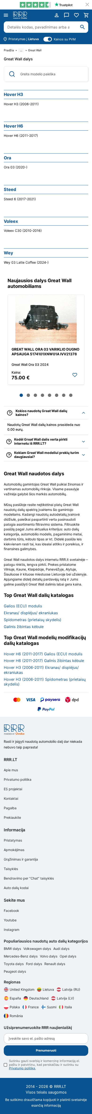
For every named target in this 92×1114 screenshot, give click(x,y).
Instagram (11, 930)
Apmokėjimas (14, 850)
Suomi (51, 1007)
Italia (68, 1007)
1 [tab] (21, 395)
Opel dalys (68, 956)
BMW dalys (13, 949)
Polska (15, 1007)
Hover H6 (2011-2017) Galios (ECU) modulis (43, 654)
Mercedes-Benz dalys (21, 956)
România (16, 1016)
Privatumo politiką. (22, 1068)
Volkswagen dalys (37, 949)
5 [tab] (49, 395)
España (15, 998)
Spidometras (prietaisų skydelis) (32, 619)
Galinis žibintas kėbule (24, 626)
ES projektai (13, 789)
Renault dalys (54, 964)
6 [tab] (56, 395)
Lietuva (48, 989)
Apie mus (11, 770)
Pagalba (10, 808)
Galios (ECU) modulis (23, 606)
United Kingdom (22, 989)
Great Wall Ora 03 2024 (30, 364)
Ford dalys (34, 964)
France (33, 1007)
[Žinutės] (66, 15)
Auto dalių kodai (16, 888)
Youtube (10, 920)
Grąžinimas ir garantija (21, 859)
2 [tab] (28, 395)
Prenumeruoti (46, 1050)
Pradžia (9, 50)
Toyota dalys (14, 964)
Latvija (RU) (71, 989)
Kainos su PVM (65, 39)
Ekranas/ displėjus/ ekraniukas (31, 612)
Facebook (11, 911)
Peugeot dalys (15, 971)
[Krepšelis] (86, 15)
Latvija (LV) (65, 998)
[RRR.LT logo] (21, 15)
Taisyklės (11, 869)
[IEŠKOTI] (82, 27)
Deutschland (39, 998)
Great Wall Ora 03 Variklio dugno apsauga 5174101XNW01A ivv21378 (45, 351)
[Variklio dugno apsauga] (46, 319)
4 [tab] (42, 395)
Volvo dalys (49, 956)
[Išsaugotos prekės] (76, 15)
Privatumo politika (17, 779)
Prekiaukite (12, 817)
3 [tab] (35, 395)
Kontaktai (11, 798)
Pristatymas (13, 840)
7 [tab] (63, 395)
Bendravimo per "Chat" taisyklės (29, 878)
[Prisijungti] (56, 15)
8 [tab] (70, 395)
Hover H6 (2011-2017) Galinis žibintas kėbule (44, 660)
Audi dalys (61, 949)
